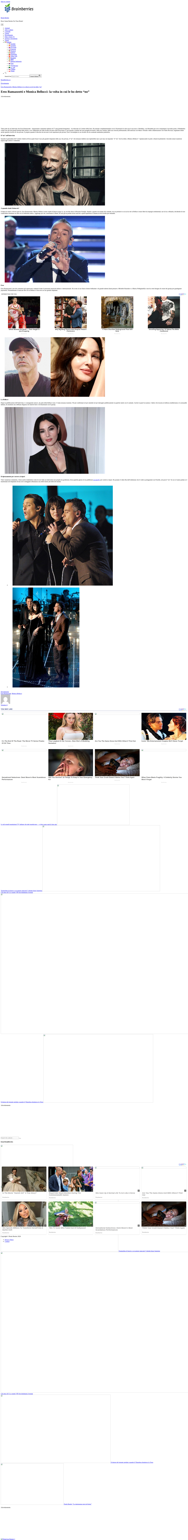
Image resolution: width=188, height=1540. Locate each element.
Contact (7, 1241)
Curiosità (7, 31)
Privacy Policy (9, 1240)
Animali (7, 28)
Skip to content (5, 1)
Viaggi (7, 40)
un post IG (96, 480)
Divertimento (9, 35)
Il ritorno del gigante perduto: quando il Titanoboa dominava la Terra (22, 1102)
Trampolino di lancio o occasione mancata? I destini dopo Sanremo (21, 890)
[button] (6, 73)
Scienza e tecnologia (11, 38)
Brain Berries (5, 18)
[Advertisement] (59, 112)
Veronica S (4, 705)
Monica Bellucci (17, 693)
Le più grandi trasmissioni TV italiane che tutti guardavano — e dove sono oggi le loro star (29, 824)
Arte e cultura (9, 30)
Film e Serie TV (10, 37)
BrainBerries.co (5, 80)
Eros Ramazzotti (6, 693)
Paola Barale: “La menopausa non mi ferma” (78, 1504)
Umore (7, 33)
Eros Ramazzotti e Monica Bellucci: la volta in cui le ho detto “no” (21, 87)
